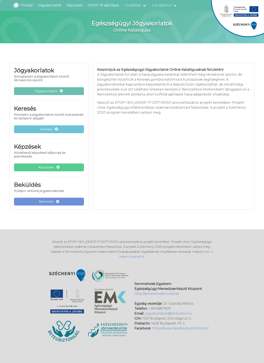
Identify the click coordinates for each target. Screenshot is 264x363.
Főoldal (26, 5)
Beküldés (47, 201)
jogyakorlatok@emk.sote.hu (168, 313)
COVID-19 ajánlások (103, 5)
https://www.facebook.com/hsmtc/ (180, 328)
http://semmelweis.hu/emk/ (156, 294)
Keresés (47, 129)
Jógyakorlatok (50, 5)
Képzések (75, 5)
